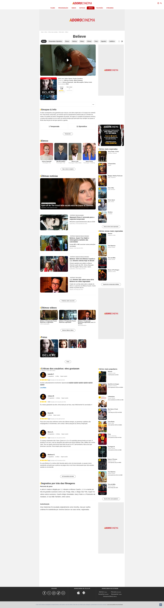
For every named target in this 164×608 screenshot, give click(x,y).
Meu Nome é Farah (113, 409)
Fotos (44, 337)
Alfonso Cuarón (68, 80)
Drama (70, 78)
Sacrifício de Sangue (113, 384)
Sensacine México (108, 596)
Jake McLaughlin (79, 82)
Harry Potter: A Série (113, 151)
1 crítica (57, 376)
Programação (63, 8)
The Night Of (111, 446)
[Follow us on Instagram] (54, 593)
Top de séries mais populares (111, 498)
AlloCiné (101, 592)
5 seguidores (51, 456)
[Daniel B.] (43, 414)
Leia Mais (43, 387)
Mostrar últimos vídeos (68, 330)
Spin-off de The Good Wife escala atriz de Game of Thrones (67, 205)
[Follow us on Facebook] (45, 593)
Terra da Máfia (111, 257)
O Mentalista (111, 396)
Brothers (110, 212)
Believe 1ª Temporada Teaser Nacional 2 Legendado (48, 321)
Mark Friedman (78, 80)
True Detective (111, 245)
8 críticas (58, 434)
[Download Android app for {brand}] (84, 592)
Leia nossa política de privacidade (115, 604)
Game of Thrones (112, 459)
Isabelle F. (51, 374)
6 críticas (58, 398)
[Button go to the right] (122, 41)
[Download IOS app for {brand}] (79, 592)
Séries (90, 8)
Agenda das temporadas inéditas (111, 284)
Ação (66, 78)
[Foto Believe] (49, 348)
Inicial (42, 32)
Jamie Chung (89, 161)
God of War (111, 188)
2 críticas (57, 456)
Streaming (110, 8)
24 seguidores (51, 434)
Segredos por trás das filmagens (58, 483)
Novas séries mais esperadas (111, 226)
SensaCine (101, 594)
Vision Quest (111, 200)
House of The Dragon (113, 270)
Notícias (82, 8)
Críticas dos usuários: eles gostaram (60, 368)
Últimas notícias (49, 176)
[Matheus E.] (43, 455)
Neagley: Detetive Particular (115, 175)
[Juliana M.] (43, 397)
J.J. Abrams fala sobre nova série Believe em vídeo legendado (82, 280)
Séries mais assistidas (53, 32)
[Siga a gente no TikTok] (59, 593)
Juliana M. (51, 396)
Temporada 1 (68, 133)
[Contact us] (63, 593)
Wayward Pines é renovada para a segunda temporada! (82, 218)
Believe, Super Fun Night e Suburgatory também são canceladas (79, 240)
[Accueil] (82, 3)
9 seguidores (51, 376)
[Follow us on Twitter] (49, 593)
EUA (67, 84)
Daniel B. (51, 413)
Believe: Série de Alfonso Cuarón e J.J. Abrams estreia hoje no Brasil (82, 260)
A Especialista (111, 163)
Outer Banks (111, 421)
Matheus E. (51, 454)
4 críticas (50, 415)
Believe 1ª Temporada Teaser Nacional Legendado (67, 321)
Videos (73, 8)
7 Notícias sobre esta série (67, 300)
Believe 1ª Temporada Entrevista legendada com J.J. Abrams (87, 322)
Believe (79, 36)
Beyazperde (114, 594)
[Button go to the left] (119, 41)
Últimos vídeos (49, 307)
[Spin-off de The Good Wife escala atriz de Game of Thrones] (68, 193)
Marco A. (50, 432)
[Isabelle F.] (43, 375)
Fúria (109, 434)
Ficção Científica (78, 78)
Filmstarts (114, 592)
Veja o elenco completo (68, 169)
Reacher (110, 233)
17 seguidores (51, 398)
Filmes (52, 8)
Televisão (99, 8)
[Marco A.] (43, 433)
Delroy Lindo (88, 82)
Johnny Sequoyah (67, 82)
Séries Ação (61, 32)
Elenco (44, 140)
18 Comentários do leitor (68, 476)
